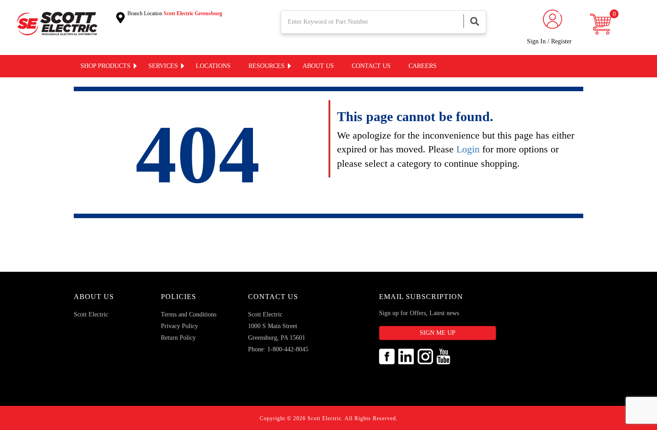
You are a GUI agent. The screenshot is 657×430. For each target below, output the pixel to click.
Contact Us (273, 296)
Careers (423, 66)
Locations (213, 66)
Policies (178, 296)
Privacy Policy (179, 326)
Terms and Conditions (188, 314)
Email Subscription (421, 296)
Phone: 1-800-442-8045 (278, 349)
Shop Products (105, 66)
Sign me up (437, 332)
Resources (266, 66)
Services (163, 66)
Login (468, 149)
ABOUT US (94, 296)
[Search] (474, 21)
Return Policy (178, 337)
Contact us (371, 66)
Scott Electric (91, 314)
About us (318, 66)
